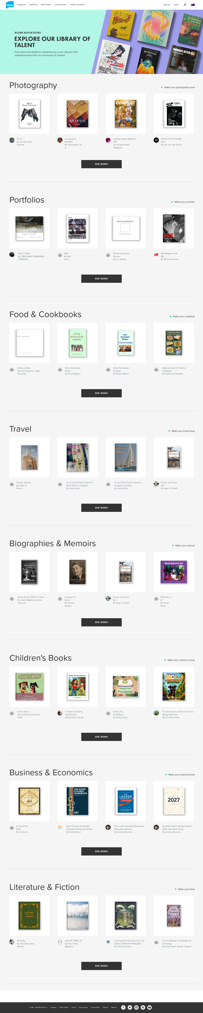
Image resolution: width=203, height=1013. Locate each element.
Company (53, 1007)
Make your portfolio (185, 201)
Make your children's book (181, 660)
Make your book (186, 889)
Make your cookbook (184, 316)
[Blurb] (9, 6)
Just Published (60, 4)
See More (101, 164)
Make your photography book (179, 87)
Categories (21, 4)
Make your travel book (183, 431)
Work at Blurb (64, 1007)
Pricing (73, 1007)
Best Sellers (46, 4)
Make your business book (182, 774)
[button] (193, 5)
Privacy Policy (83, 1007)
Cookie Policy (95, 1007)
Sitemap (114, 1007)
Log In (175, 4)
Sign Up (167, 4)
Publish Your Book (77, 4)
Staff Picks (33, 4)
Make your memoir (185, 545)
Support (105, 1007)
